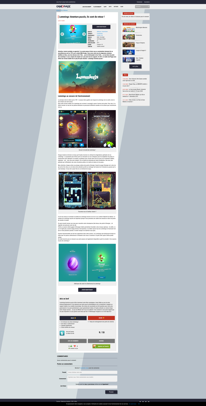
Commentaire (62, 378)
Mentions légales (65, 401)
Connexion (139, 2)
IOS (102, 35)
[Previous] (62, 34)
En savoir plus (132, 404)
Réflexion (99, 31)
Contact (58, 401)
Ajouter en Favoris (103, 346)
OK (139, 404)
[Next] (84, 34)
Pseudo (64, 372)
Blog (122, 6)
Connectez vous (84, 368)
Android (98, 35)
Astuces (116, 6)
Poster (111, 392)
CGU (72, 401)
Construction (100, 33)
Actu (110, 6)
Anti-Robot (63, 386)
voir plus (135, 66)
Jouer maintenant (101, 26)
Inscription (147, 2)
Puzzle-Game (105, 31)
